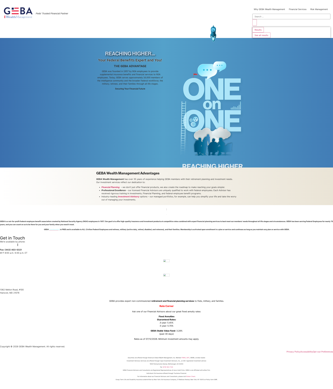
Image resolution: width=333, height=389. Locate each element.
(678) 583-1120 (168, 367)
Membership (250, 3)
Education (283, 3)
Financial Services (297, 9)
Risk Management (319, 9)
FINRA (184, 358)
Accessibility (306, 352)
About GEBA (267, 3)
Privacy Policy (293, 352)
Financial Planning (110, 187)
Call (166, 267)
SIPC (188, 358)
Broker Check (190, 376)
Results (258, 29)
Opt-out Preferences (323, 352)
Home (218, 3)
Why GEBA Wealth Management (269, 9)
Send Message (166, 281)
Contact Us (320, 3)
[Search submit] (254, 22)
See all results (261, 35)
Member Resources (301, 3)
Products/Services (231, 3)
